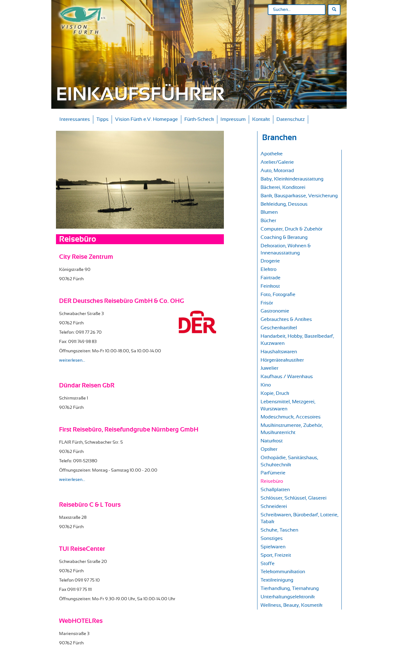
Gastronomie (275, 310)
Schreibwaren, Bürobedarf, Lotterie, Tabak (299, 518)
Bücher (268, 220)
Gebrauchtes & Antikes (286, 319)
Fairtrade (270, 277)
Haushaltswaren (279, 351)
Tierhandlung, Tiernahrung (290, 588)
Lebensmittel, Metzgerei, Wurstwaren (288, 405)
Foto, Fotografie (278, 294)
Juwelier (269, 368)
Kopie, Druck (275, 393)
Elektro (268, 269)
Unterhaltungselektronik (288, 596)
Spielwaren (273, 546)
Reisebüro (272, 481)
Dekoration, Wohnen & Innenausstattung (286, 249)
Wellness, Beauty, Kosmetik (291, 605)
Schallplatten (275, 489)
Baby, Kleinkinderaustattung (292, 178)
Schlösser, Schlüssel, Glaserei (293, 498)
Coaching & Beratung (284, 237)
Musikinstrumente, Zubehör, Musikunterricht (292, 429)
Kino (266, 384)
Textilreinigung (277, 580)
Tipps (102, 119)
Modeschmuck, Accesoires (291, 416)
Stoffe (268, 563)
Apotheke (272, 153)
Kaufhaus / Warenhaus (287, 376)
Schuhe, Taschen (279, 530)
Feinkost (270, 286)
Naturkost (272, 440)
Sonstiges (272, 538)
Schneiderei (274, 506)
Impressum (233, 119)
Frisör (267, 302)
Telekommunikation (283, 571)
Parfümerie (273, 472)
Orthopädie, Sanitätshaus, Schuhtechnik (289, 461)
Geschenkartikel (279, 327)
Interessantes (74, 119)
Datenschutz (290, 119)
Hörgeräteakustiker (282, 360)
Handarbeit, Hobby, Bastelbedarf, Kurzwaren (297, 340)
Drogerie (270, 260)
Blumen (269, 212)
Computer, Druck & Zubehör (291, 228)
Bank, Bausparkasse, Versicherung (299, 195)
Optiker (269, 449)
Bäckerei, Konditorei (283, 187)
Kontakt (261, 119)
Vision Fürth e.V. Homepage (146, 119)
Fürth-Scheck (199, 119)
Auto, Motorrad (277, 170)
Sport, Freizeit (276, 555)
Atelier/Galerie (277, 162)
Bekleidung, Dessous (284, 204)
